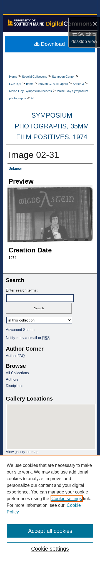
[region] (50, 508)
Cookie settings (66, 498)
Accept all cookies (50, 531)
